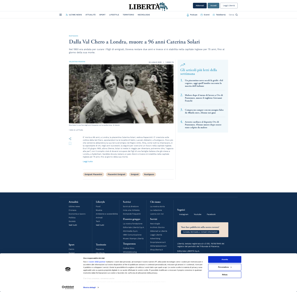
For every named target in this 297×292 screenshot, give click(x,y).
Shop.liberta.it (156, 250)
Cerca (231, 15)
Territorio (128, 15)
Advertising (155, 238)
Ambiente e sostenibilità (107, 214)
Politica (72, 217)
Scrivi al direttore (131, 206)
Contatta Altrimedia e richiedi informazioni (200, 232)
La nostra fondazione (132, 224)
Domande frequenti (132, 214)
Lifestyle (114, 15)
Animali (99, 217)
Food (98, 206)
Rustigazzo (73, 36)
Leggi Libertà (229, 5)
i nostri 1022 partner (97, 262)
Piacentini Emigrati (116, 174)
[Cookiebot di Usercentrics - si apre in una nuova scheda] (68, 287)
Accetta (225, 259)
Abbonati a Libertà (158, 231)
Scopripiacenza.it (158, 242)
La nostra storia (157, 206)
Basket (72, 253)
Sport (102, 15)
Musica (99, 210)
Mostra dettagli (89, 287)
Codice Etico (128, 248)
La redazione (156, 210)
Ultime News (75, 15)
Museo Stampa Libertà (133, 238)
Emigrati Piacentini (93, 174)
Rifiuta (225, 275)
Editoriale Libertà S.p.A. (133, 227)
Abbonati (200, 5)
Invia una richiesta (131, 210)
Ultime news (74, 206)
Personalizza (223, 267)
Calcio (71, 249)
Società (72, 221)
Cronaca (72, 210)
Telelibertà (221, 15)
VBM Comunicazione (132, 235)
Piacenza (100, 249)
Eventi (207, 15)
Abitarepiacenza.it (158, 246)
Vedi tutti (73, 225)
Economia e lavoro (77, 214)
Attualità (91, 15)
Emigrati (135, 174)
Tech (98, 221)
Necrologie (144, 15)
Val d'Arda (100, 253)
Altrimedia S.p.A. (130, 231)
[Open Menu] (60, 15)
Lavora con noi (157, 214)
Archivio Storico (157, 227)
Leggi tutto (88, 161)
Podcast (193, 15)
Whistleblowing (130, 252)
